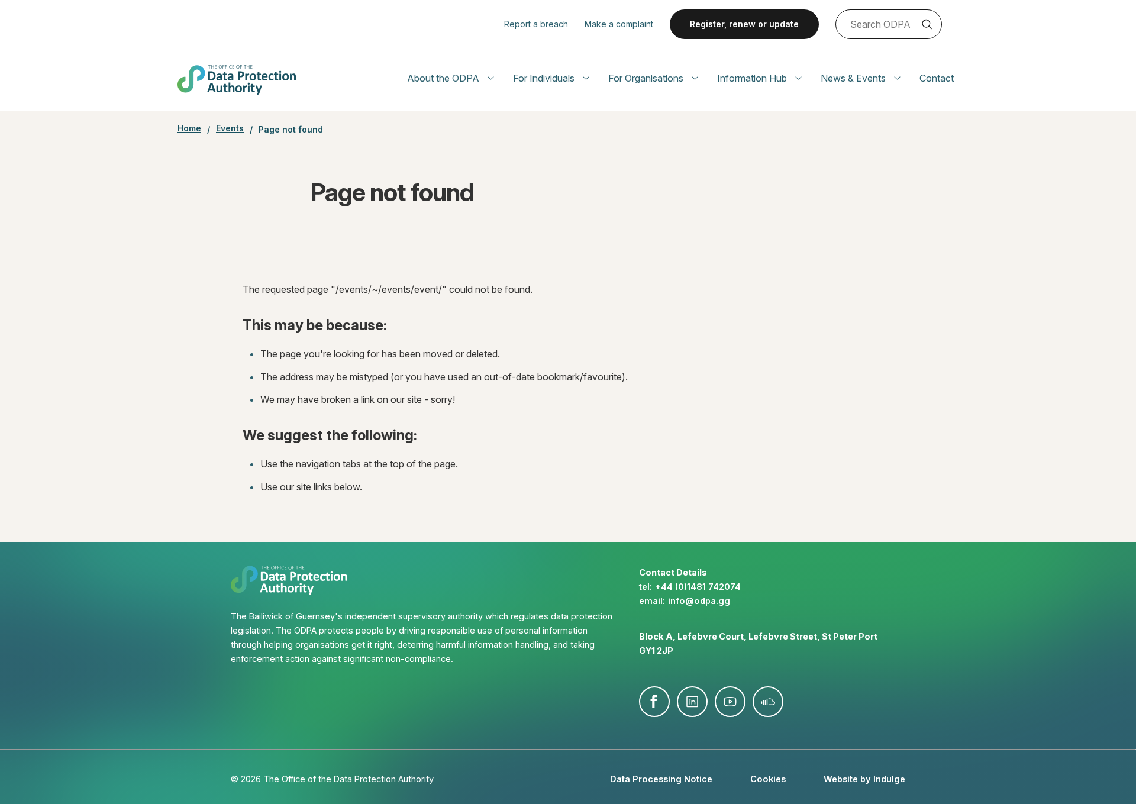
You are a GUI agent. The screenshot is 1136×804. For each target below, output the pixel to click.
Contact (936, 78)
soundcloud (768, 701)
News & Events (853, 78)
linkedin (692, 701)
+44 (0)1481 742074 (698, 587)
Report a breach (536, 24)
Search (926, 24)
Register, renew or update (744, 24)
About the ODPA (443, 78)
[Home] (237, 80)
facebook (654, 701)
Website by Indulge (864, 779)
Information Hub (752, 78)
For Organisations (645, 78)
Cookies (768, 779)
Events (230, 128)
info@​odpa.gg (699, 601)
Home (189, 128)
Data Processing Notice (661, 779)
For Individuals (544, 78)
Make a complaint (619, 24)
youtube (730, 701)
